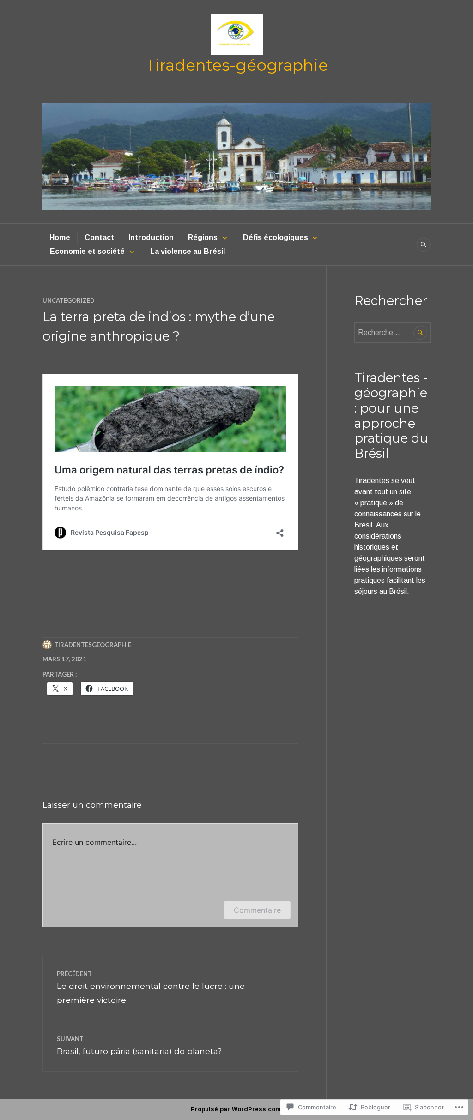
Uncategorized (68, 300)
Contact (99, 237)
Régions (203, 237)
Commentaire (257, 910)
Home (59, 237)
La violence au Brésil (187, 251)
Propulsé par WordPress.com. (237, 1109)
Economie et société (87, 251)
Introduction (151, 237)
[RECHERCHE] (424, 245)
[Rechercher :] (392, 332)
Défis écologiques (275, 237)
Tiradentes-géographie (237, 65)
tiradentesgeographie (92, 644)
